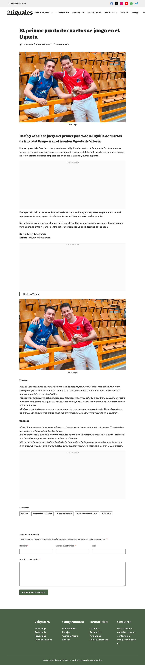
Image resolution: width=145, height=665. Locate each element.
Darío (24, 513)
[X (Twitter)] (116, 3)
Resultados (94, 12)
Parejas (66, 632)
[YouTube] (126, 3)
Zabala (106, 513)
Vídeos (124, 12)
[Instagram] (121, 3)
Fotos (135, 12)
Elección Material (42, 513)
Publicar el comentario (33, 592)
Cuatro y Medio (70, 635)
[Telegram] (136, 3)
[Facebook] (111, 3)
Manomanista (62, 44)
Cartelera (78, 12)
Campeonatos (42, 12)
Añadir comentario (29, 559)
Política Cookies (43, 639)
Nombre (23, 545)
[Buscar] (137, 13)
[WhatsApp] (131, 3)
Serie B (66, 639)
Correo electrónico (65, 545)
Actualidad (62, 12)
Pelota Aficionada (99, 639)
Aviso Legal (41, 628)
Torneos (110, 12)
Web (94, 545)
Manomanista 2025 (87, 513)
